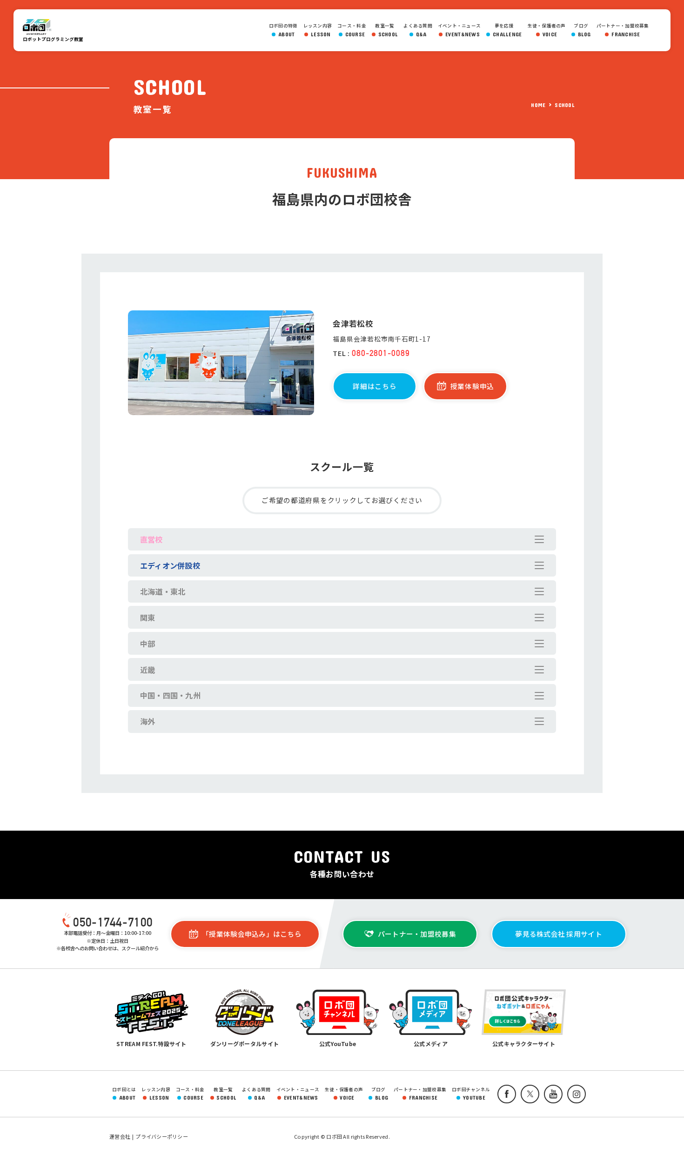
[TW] (527, 1094)
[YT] (551, 1094)
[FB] (504, 1094)
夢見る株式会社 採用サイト (558, 934)
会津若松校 (353, 323)
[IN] (574, 1094)
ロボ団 (41, 27)
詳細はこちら (374, 386)
